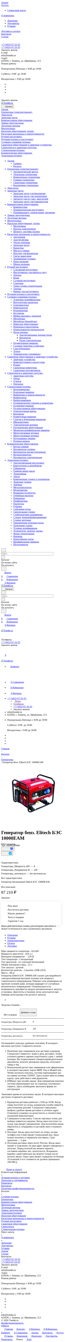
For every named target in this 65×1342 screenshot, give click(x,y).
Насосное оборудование (13, 1215)
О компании (7, 1237)
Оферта (5, 1325)
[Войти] (2, 651)
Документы (13, 23)
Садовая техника (10, 1196)
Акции (4, 1251)
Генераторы (7, 1199)
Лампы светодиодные (12, 1210)
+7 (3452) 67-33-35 (10, 44)
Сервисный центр (16, 10)
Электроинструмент (11, 1213)
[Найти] (3, 569)
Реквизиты (6, 1183)
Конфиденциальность (12, 1323)
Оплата (11, 943)
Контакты (6, 1185)
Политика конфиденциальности (17, 1188)
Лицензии (12, 20)
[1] (33, 793)
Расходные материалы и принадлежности (22, 1218)
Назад (17, 701)
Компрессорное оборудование (16, 1202)
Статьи (4, 1253)
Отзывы (11, 26)
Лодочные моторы (10, 1207)
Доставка (12, 946)
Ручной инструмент (11, 1221)
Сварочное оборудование (14, 1224)
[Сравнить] (7, 853)
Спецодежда (7, 1226)
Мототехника (8, 1205)
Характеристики (15, 940)
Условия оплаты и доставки (15, 1177)
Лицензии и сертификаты (14, 1180)
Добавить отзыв (28, 1012)
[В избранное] (8, 849)
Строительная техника (12, 1229)
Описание (12, 935)
